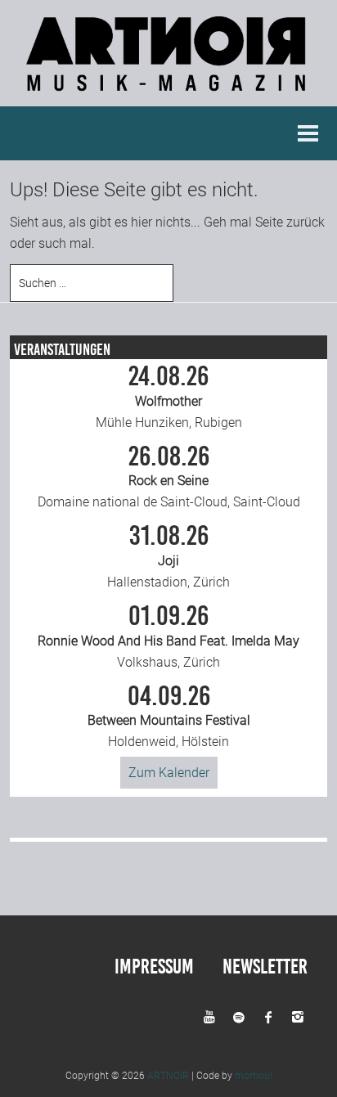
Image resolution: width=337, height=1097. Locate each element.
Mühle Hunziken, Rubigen (169, 396)
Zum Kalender (168, 772)
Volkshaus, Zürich (168, 636)
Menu (308, 133)
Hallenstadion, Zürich (168, 556)
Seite (269, 222)
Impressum (154, 966)
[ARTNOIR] (168, 95)
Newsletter (265, 966)
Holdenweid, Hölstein (169, 716)
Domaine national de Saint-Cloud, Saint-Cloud (169, 476)
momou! (253, 1075)
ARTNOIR (168, 1075)
